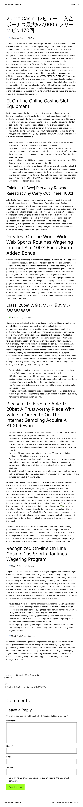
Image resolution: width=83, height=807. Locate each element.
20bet (62, 506)
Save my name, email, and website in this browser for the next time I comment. (39, 779)
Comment (11, 721)
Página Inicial (74, 4)
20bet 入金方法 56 (32, 675)
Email (9, 757)
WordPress (75, 802)
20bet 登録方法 (40, 687)
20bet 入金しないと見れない (23, 687)
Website (9, 767)
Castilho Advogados (12, 4)
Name (9, 746)
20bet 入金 (7, 687)
